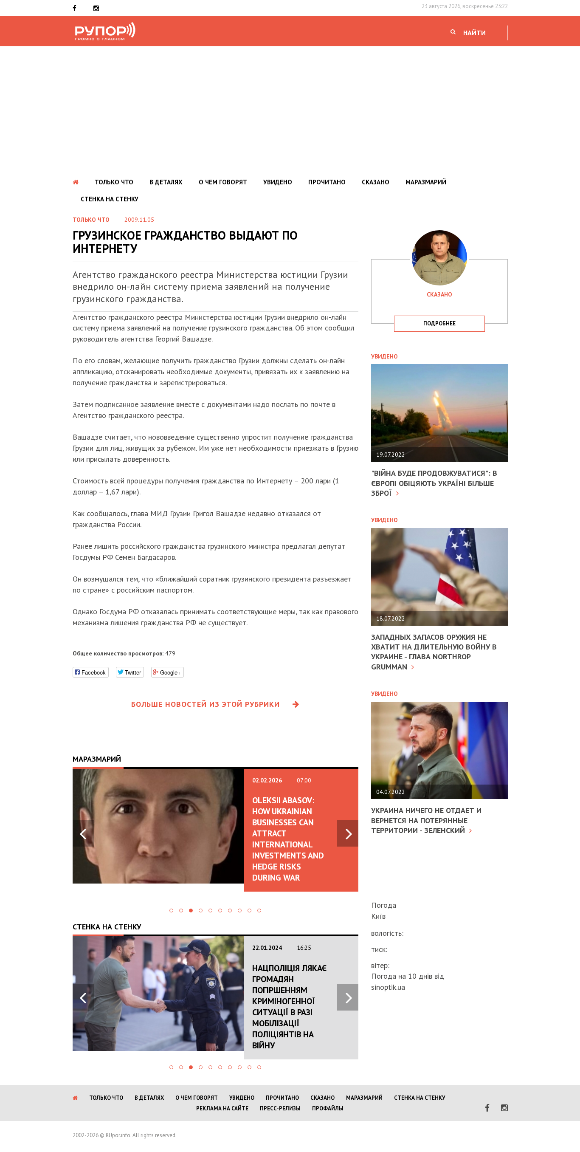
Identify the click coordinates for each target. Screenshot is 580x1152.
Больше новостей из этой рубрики (205, 704)
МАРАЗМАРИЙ (425, 182)
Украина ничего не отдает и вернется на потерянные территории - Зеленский (426, 820)
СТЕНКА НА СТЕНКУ (109, 199)
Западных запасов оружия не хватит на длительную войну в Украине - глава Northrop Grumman (434, 652)
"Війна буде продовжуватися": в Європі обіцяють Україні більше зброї (434, 483)
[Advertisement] (290, 110)
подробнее (439, 323)
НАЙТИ (474, 32)
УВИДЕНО (277, 182)
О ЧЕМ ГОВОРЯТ (223, 182)
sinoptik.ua (388, 987)
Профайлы (327, 1108)
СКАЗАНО (375, 182)
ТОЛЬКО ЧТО (114, 182)
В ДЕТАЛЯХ (166, 182)
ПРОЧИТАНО (327, 182)
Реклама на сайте (222, 1108)
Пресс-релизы (280, 1108)
